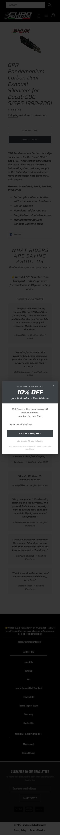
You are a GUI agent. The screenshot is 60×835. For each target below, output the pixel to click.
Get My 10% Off (30, 433)
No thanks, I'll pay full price (30, 441)
